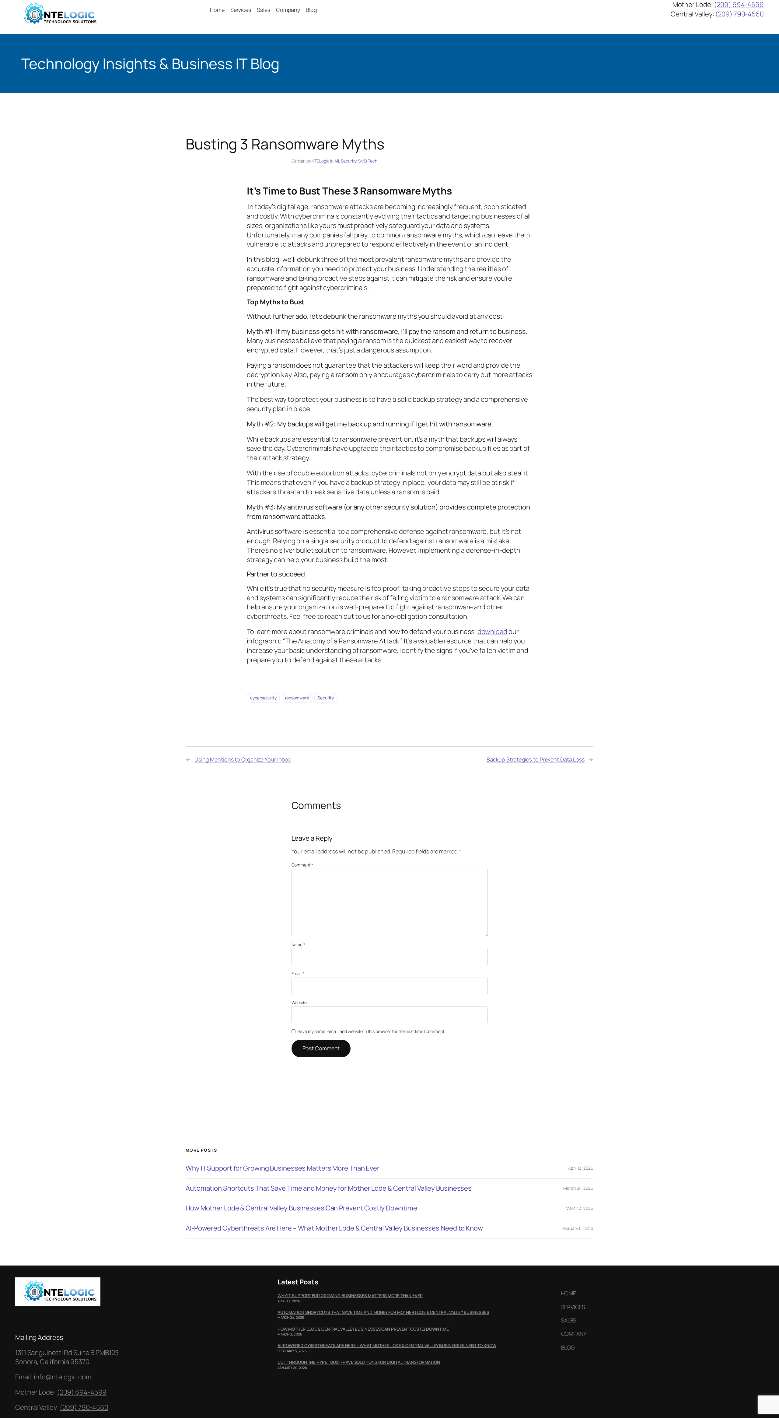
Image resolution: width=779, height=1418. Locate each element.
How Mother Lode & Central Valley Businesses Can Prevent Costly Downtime (301, 1208)
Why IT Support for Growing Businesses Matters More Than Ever (282, 1168)
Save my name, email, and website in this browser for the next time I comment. (371, 1031)
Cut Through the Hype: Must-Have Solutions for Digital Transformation (359, 1362)
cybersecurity (263, 698)
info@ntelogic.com (62, 1376)
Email (298, 973)
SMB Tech (367, 161)
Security (348, 161)
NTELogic (320, 161)
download (492, 631)
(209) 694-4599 (739, 4)
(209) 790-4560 (739, 14)
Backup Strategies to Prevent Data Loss (536, 759)
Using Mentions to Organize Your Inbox (242, 759)
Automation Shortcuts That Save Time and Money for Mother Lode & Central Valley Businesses (329, 1188)
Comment (302, 865)
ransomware (297, 698)
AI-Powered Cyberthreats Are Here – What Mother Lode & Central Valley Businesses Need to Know (334, 1228)
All (336, 161)
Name (298, 944)
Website (299, 1002)
